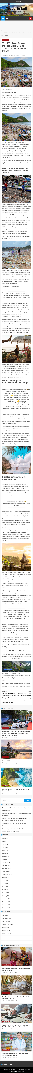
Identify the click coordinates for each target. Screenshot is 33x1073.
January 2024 (6, 862)
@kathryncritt (8, 610)
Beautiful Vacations (7, 924)
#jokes (19, 403)
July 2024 (5, 844)
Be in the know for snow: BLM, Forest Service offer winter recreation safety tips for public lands (24, 696)
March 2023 (5, 893)
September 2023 (7, 875)
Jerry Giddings (6, 55)
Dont (13, 686)
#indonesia (22, 614)
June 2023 (5, 884)
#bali (27, 295)
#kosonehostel (16, 295)
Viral (9, 688)
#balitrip (15, 407)
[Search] (28, 18)
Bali (6, 686)
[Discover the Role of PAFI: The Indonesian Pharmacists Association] (16, 1041)
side (24, 686)
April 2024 (5, 853)
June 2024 (5, 847)
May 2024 (5, 850)
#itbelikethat (8, 295)
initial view (22, 220)
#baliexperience (22, 407)
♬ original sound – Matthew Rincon (19, 408)
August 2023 (5, 878)
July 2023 (5, 881)
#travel (16, 614)
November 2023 (6, 868)
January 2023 (6, 899)
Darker (9, 686)
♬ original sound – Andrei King (21, 297)
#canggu (23, 295)
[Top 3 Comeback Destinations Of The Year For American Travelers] (16, 777)
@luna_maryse (10, 293)
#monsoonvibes (12, 403)
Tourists (4, 688)
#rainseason (22, 401)
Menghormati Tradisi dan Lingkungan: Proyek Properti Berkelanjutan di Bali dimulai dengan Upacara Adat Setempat (16, 733)
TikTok (20, 212)
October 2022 (6, 908)
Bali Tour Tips (6, 921)
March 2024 (5, 856)
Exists (17, 686)
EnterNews (12, 1071)
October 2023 (6, 872)
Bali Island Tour (6, 918)
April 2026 (5, 838)
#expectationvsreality (23, 405)
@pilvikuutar (7, 389)
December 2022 (6, 902)
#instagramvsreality (9, 503)
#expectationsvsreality (10, 405)
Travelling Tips (6, 930)
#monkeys (6, 408)
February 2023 (6, 896)
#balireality (9, 407)
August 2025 (5, 841)
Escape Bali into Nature (9, 761)
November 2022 (6, 905)
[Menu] (6, 18)
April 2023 (5, 890)
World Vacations (6, 933)
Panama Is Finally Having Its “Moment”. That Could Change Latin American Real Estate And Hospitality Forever (9, 697)
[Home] (3, 18)
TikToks (28, 686)
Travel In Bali (16, 8)
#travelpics (19, 616)
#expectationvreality (9, 616)
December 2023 (6, 865)
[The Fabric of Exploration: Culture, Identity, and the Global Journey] (16, 956)
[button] (6, 18)
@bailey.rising (11, 502)
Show (21, 686)
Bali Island (5, 39)
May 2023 (5, 887)
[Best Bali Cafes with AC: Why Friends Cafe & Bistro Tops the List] (16, 985)
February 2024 (6, 859)
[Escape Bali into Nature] (16, 749)
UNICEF (12, 511)
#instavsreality (7, 297)
